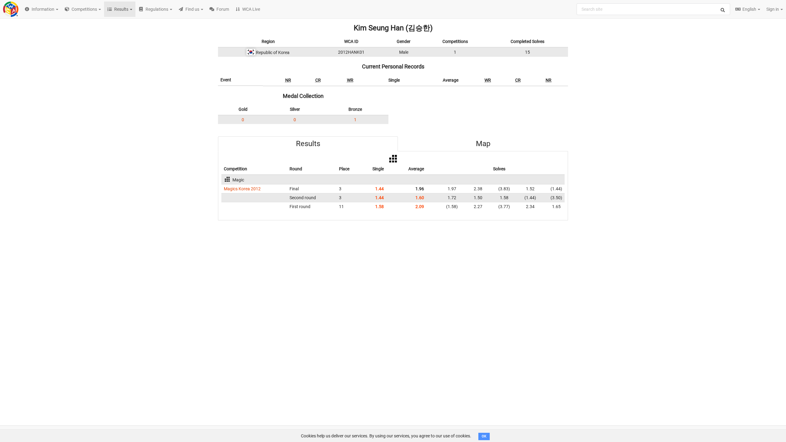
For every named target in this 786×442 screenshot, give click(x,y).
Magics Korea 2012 (242, 188)
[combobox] (653, 9)
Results (308, 143)
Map (483, 143)
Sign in (773, 9)
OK (484, 436)
